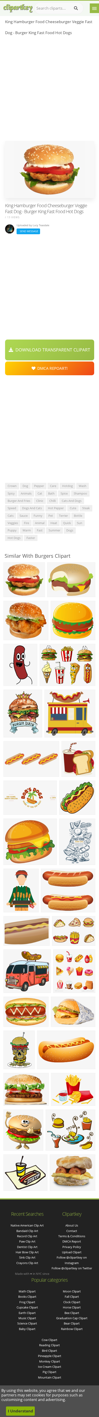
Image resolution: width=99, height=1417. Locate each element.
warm (27, 530)
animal (39, 523)
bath (51, 493)
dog (25, 486)
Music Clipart (27, 1318)
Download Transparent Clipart (51, 350)
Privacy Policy (71, 1247)
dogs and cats (32, 508)
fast (40, 530)
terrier (63, 516)
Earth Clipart (27, 1313)
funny (38, 516)
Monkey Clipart (49, 1361)
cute (73, 508)
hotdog (67, 486)
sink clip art (27, 1257)
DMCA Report (71, 1241)
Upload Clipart (72, 1252)
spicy (11, 493)
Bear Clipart (72, 1323)
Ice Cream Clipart (49, 1367)
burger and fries (19, 501)
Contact (71, 1231)
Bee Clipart (71, 1313)
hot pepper (56, 508)
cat (40, 493)
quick (67, 523)
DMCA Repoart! (51, 368)
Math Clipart (27, 1291)
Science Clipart (27, 1323)
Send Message (28, 231)
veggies (13, 523)
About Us (71, 1225)
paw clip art (27, 1241)
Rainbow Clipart (72, 1329)
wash (82, 486)
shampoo (80, 493)
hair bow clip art (27, 1252)
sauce (24, 516)
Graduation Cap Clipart (71, 1318)
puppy (12, 530)
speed (12, 508)
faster (30, 538)
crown (12, 486)
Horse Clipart (72, 1307)
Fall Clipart (72, 1297)
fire (26, 523)
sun (79, 523)
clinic (39, 501)
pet (50, 516)
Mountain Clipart (49, 1377)
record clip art (27, 1236)
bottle (78, 516)
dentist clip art (27, 1247)
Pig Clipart (49, 1372)
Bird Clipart (49, 1351)
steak (86, 508)
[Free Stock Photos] (18, 7)
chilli (52, 501)
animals (26, 493)
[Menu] (94, 8)
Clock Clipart (71, 1302)
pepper (39, 486)
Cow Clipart (49, 1340)
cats (11, 516)
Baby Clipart (27, 1329)
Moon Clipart (72, 1291)
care (53, 486)
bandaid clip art (27, 1231)
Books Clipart (27, 1297)
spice (64, 493)
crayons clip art (27, 1263)
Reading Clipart (49, 1345)
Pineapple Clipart (49, 1356)
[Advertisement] (49, 89)
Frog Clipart (27, 1302)
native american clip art (27, 1225)
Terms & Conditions (71, 1236)
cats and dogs (72, 501)
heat (53, 523)
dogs (69, 530)
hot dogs (14, 538)
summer (54, 530)
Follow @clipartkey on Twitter (72, 1268)
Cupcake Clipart (27, 1307)
